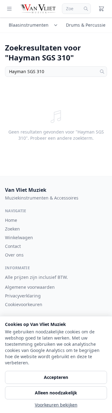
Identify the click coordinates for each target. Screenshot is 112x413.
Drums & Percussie (85, 25)
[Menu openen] (9, 8)
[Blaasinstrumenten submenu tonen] (56, 25)
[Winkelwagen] (101, 8)
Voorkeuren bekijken (56, 405)
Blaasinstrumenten (29, 25)
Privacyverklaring (23, 296)
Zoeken (12, 229)
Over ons (14, 255)
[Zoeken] (85, 8)
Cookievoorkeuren (23, 304)
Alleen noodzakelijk (56, 393)
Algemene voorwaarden (30, 287)
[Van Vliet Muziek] (38, 9)
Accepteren (56, 377)
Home (11, 220)
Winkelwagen (19, 237)
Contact (13, 246)
